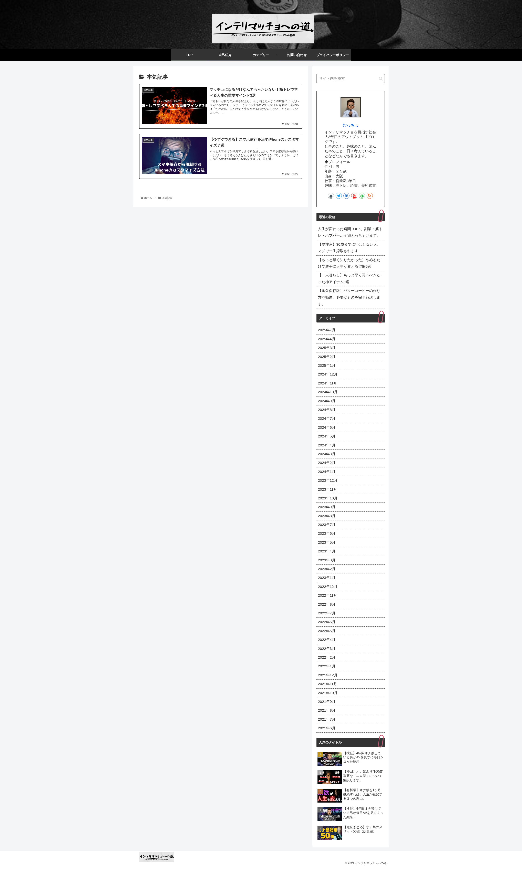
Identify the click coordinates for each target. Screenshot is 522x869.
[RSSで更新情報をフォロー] (370, 196)
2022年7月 (326, 613)
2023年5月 (326, 542)
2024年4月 (326, 445)
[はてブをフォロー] (346, 196)
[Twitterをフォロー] (339, 196)
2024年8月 (326, 410)
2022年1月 (326, 666)
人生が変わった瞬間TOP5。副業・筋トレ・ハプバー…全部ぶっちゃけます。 (350, 232)
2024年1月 (326, 472)
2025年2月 (326, 357)
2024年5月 (326, 436)
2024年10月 (327, 392)
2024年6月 (326, 427)
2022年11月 (327, 595)
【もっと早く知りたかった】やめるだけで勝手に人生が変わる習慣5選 (349, 263)
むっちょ (351, 125)
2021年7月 (326, 719)
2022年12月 (327, 587)
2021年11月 (327, 684)
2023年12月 (327, 480)
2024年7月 (326, 418)
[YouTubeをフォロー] (354, 196)
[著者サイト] (331, 196)
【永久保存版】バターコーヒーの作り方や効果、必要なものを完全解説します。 (349, 297)
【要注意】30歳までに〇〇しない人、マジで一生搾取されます (349, 247)
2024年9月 (326, 401)
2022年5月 (326, 631)
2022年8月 (326, 604)
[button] (380, 78)
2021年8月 (326, 710)
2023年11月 (327, 489)
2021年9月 (326, 702)
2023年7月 (326, 525)
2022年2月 (326, 657)
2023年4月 (326, 551)
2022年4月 (326, 640)
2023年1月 (326, 578)
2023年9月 (326, 507)
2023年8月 (326, 516)
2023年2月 (326, 569)
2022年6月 (326, 622)
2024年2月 (326, 463)
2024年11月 (327, 383)
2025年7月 (326, 330)
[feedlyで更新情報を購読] (362, 196)
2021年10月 (327, 693)
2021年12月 (327, 675)
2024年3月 (326, 454)
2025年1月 (326, 365)
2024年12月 (327, 374)
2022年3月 (326, 649)
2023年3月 (326, 560)
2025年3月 (326, 348)
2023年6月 (326, 533)
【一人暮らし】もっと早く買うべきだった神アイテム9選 (349, 278)
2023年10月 (327, 498)
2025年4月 (326, 339)
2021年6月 (326, 728)
